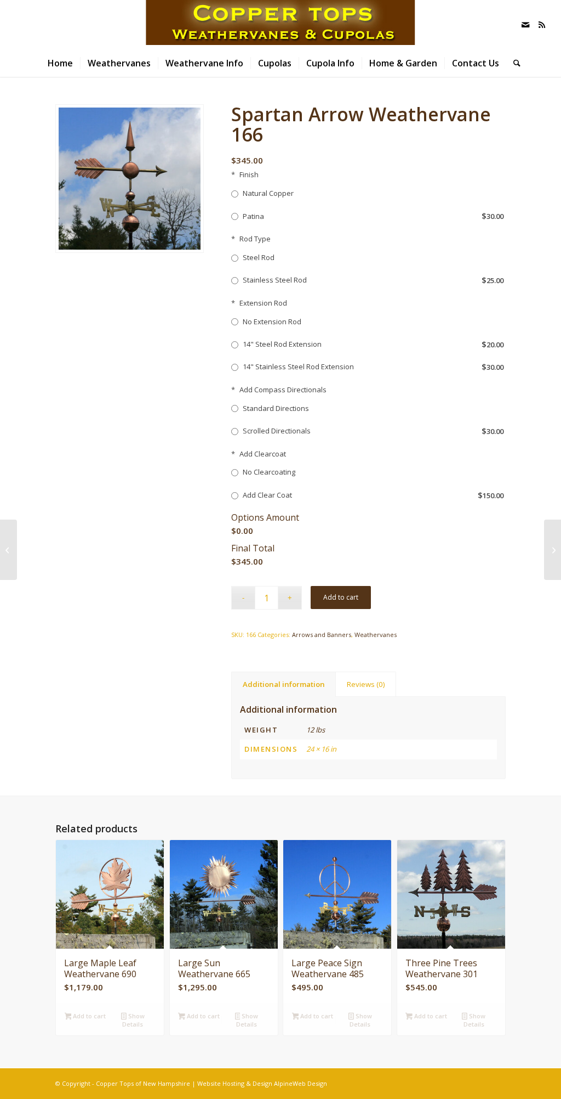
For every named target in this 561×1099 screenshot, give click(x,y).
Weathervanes (375, 634)
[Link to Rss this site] (542, 24)
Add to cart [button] (88, 1016)
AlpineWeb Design (300, 1083)
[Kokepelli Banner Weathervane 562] (8, 550)
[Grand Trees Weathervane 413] (552, 550)
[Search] (513, 63)
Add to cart (340, 597)
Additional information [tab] (284, 684)
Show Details (133, 1020)
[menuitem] (60, 63)
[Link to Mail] (525, 24)
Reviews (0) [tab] (366, 684)
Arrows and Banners (321, 634)
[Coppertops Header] (280, 24)
